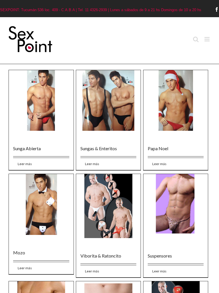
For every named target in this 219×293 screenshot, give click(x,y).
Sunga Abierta (27, 148)
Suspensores (160, 255)
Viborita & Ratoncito (100, 255)
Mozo (19, 252)
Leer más (25, 164)
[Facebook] (216, 9)
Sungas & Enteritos (98, 148)
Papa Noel (158, 148)
